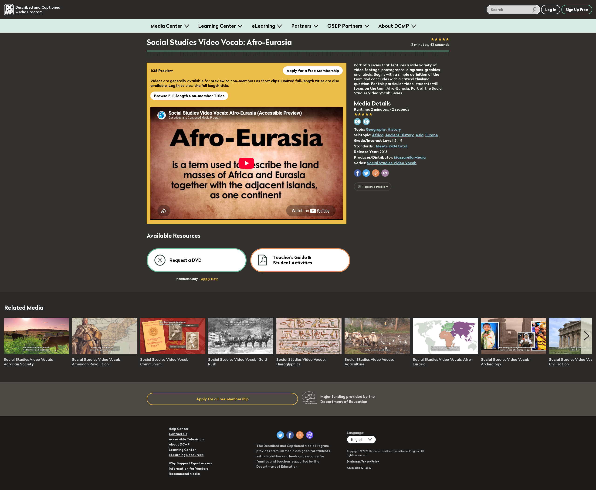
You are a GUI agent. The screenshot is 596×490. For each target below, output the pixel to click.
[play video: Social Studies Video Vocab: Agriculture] (377, 352)
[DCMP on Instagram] (300, 435)
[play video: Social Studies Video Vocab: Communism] (172, 352)
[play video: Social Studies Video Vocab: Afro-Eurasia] (445, 352)
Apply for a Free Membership (313, 70)
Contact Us (178, 434)
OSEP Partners (344, 26)
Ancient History (399, 135)
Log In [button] (550, 9)
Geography (376, 129)
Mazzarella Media (410, 157)
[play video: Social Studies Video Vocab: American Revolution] (104, 352)
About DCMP (393, 26)
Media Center (166, 26)
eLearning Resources (186, 455)
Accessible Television (186, 439)
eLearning (263, 26)
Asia (419, 135)
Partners (301, 26)
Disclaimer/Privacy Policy (363, 461)
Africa (377, 135)
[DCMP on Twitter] (280, 435)
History (394, 129)
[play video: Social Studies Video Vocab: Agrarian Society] (36, 352)
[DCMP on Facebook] (290, 435)
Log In (174, 85)
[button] (357, 173)
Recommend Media (184, 474)
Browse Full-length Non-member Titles (189, 95)
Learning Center (217, 26)
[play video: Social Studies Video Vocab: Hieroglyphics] (309, 352)
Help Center (179, 429)
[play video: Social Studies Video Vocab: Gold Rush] (240, 352)
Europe (431, 135)
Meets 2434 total (391, 146)
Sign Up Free (577, 9)
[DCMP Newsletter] (309, 435)
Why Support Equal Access (190, 463)
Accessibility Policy (359, 468)
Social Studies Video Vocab (392, 162)
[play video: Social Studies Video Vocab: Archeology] (513, 352)
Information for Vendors (188, 468)
